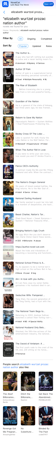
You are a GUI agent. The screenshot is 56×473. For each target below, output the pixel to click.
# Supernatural (33, 144)
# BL (45, 79)
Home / (6, 30)
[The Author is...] (8, 65)
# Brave (19, 273)
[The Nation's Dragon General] (8, 194)
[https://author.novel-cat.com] (8, 259)
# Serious (40, 63)
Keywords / (15, 30)
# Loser (26, 273)
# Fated (44, 144)
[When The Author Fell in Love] (8, 162)
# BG (25, 321)
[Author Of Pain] (8, 81)
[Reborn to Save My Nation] (8, 130)
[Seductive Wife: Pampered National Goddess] (8, 307)
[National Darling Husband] (8, 211)
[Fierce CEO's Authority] (8, 178)
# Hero (34, 192)
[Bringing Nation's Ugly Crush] (8, 243)
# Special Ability (35, 321)
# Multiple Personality (32, 79)
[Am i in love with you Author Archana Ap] (8, 291)
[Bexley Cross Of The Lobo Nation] (8, 146)
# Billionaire (27, 241)
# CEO (19, 241)
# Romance (20, 354)
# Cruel (19, 79)
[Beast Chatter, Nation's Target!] (8, 227)
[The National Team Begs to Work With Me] (8, 323)
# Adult (19, 192)
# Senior (27, 192)
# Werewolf (21, 144)
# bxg (33, 273)
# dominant (21, 63)
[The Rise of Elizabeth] (8, 98)
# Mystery (31, 63)
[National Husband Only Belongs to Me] (8, 340)
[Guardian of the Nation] (8, 114)
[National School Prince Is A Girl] (8, 275)
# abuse (37, 241)
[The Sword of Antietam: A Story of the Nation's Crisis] (8, 356)
